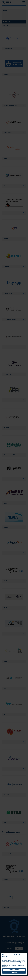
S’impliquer (5, 25)
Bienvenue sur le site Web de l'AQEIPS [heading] (11, 956)
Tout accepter (14, 972)
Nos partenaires (9, 22)
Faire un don (19, 948)
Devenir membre (9, 948)
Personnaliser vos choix (14, 969)
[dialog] (14, 964)
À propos (5, 10)
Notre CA (5, 14)
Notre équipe (6, 17)
